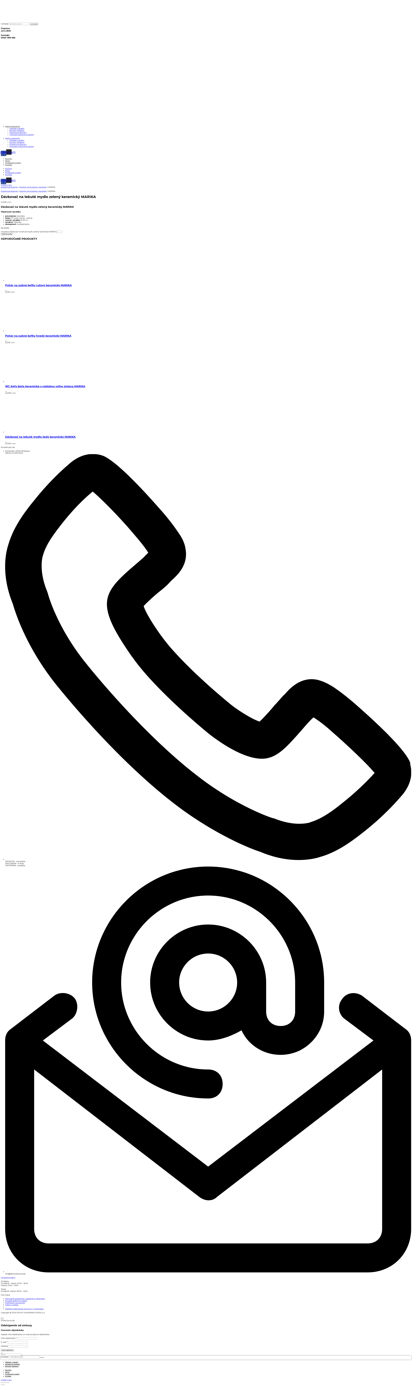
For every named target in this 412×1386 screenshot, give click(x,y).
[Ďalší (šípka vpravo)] (4, 1384)
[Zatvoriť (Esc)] (8, 1382)
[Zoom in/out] (2, 1382)
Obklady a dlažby (16, 129)
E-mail (4, 1342)
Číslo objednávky (9, 1338)
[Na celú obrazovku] (4, 1382)
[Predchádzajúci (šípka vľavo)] (2, 1384)
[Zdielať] (6, 1382)
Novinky (8, 159)
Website (4, 1346)
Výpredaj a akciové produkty (21, 135)
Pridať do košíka (7, 234)
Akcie (7, 161)
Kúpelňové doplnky (18, 133)
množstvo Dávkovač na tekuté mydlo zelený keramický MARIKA (28, 232)
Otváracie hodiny (8, 1278)
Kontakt (8, 165)
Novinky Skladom (16, 131)
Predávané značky (13, 163)
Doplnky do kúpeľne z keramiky (33, 187)
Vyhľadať (4, 24)
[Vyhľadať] (42, 1357)
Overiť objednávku (7, 1350)
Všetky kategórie (12, 126)
